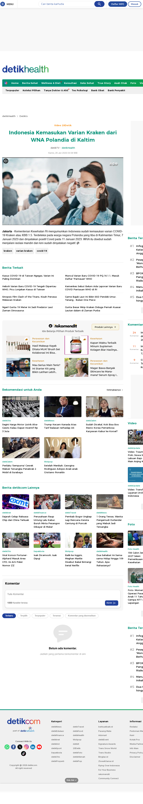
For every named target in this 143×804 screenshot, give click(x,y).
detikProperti (57, 761)
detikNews (56, 727)
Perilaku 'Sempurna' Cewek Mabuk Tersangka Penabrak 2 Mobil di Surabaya (19, 469)
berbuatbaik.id (105, 727)
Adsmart (102, 735)
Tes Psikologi (80, 90)
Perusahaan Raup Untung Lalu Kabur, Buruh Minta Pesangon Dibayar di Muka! (47, 521)
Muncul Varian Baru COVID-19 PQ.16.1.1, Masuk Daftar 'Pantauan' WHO (92, 277)
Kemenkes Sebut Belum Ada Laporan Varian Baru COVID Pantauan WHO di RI (93, 288)
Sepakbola (56, 752)
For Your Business (107, 770)
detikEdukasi (57, 731)
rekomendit (104, 774)
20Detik (76, 748)
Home (15, 83)
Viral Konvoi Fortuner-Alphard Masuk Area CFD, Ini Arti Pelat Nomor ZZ (14, 560)
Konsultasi (70, 83)
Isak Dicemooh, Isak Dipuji (45, 557)
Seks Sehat (87, 83)
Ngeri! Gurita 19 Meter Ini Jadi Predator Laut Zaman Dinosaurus (27, 309)
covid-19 (42, 250)
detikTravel (78, 727)
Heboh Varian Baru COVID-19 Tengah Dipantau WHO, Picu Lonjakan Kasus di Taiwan (29, 288)
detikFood (78, 731)
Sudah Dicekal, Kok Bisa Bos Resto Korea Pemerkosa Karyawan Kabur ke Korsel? (102, 428)
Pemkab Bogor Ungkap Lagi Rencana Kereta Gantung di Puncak (78, 520)
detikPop (77, 761)
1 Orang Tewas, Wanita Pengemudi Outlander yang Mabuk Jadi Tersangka (109, 521)
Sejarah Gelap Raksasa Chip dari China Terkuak (15, 518)
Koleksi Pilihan (31, 90)
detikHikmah (79, 757)
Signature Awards (107, 744)
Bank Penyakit (116, 90)
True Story (104, 83)
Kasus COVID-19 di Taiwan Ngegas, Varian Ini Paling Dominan (28, 277)
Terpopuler (12, 90)
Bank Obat (97, 90)
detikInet (55, 739)
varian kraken (24, 250)
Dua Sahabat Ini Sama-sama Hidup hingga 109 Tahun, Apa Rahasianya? (109, 560)
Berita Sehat (30, 83)
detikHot (55, 744)
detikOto (55, 757)
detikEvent (103, 739)
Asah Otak (120, 83)
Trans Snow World (107, 748)
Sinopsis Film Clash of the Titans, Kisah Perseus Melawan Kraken (29, 298)
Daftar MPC (117, 4)
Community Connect (108, 778)
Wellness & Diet (51, 83)
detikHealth (9, 116)
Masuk (134, 4)
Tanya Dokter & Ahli (56, 90)
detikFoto (77, 752)
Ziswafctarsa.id (106, 761)
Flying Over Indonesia (109, 765)
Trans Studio (104, 752)
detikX (76, 744)
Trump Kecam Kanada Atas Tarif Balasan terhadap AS (60, 426)
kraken (8, 250)
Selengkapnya (114, 390)
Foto (133, 83)
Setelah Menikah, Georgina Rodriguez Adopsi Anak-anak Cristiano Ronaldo (61, 469)
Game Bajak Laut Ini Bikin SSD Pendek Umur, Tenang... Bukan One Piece (90, 298)
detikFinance (57, 735)
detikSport (56, 748)
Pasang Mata (104, 731)
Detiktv (23, 116)
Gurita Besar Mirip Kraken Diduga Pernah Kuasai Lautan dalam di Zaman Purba (93, 309)
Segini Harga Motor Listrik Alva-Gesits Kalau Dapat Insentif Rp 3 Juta (20, 428)
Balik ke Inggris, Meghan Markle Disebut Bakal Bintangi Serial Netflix (78, 560)
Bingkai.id (103, 757)
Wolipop (77, 739)
